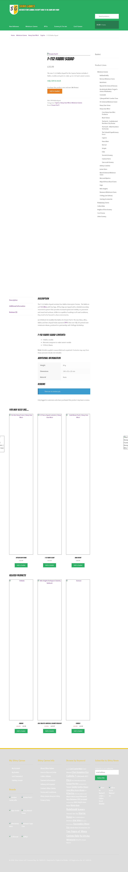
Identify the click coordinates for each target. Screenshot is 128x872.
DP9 (65, 323)
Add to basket (55, 91)
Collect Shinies (45, 776)
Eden (103, 152)
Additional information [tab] (17, 306)
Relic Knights (104, 189)
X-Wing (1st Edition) (106, 196)
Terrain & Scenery (107, 155)
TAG (89, 828)
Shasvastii (69, 813)
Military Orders (83, 793)
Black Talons (106, 118)
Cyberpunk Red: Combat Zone (109, 98)
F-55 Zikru (43, 307)
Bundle (67, 769)
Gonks (74, 787)
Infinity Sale (77, 793)
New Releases (14, 26)
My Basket (15, 772)
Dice (68, 780)
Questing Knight (70, 802)
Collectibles (101, 206)
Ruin (77, 805)
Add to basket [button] (21, 565)
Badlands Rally (104, 75)
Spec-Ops (75, 813)
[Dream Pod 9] (27, 801)
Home (13, 35)
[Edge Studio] (15, 815)
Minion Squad (75, 796)
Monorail (83, 796)
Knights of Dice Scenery (104, 209)
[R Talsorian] (15, 841)
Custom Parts (106, 159)
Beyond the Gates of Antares (108, 86)
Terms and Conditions (48, 792)
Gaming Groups (17, 780)
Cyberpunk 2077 (82, 776)
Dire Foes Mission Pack (78, 780)
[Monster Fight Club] (27, 828)
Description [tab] (13, 300)
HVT (86, 790)
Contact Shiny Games (48, 788)
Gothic (80, 787)
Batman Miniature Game (107, 79)
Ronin (73, 805)
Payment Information (47, 780)
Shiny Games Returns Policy (50, 796)
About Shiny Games (47, 768)
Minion (68, 796)
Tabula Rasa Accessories (78, 828)
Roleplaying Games (103, 203)
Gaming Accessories (106, 199)
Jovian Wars (103, 169)
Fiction (69, 784)
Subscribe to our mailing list (104, 768)
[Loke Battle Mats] (15, 828)
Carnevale (103, 95)
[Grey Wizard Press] (27, 815)
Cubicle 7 (71, 775)
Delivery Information (47, 784)
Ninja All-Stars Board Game (108, 182)
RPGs (46, 26)
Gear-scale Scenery (108, 162)
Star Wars (77, 820)
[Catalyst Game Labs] (15, 801)
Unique (84, 840)
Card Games (78, 26)
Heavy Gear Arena (105, 105)
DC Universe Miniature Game (108, 102)
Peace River (105, 141)
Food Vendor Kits (82, 784)
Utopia (104, 148)
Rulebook (71, 809)
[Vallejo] (27, 841)
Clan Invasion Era (80, 772)
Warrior (68, 842)
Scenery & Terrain (60, 26)
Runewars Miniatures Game (108, 192)
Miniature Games (31, 26)
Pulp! (101, 185)
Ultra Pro (79, 840)
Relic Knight (78, 802)
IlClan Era (70, 793)
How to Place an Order (48, 772)
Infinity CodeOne (105, 166)
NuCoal (104, 145)
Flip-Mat (75, 784)
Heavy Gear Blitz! (33, 35)
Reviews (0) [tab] (13, 312)
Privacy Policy (45, 800)
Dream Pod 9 (55, 105)
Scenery (81, 809)
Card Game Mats (76, 768)
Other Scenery (101, 216)
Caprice (42, 35)
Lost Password (17, 776)
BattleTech (103, 82)
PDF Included (82, 799)
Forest (68, 787)
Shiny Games (27, 6)
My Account (16, 768)
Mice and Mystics (105, 178)
